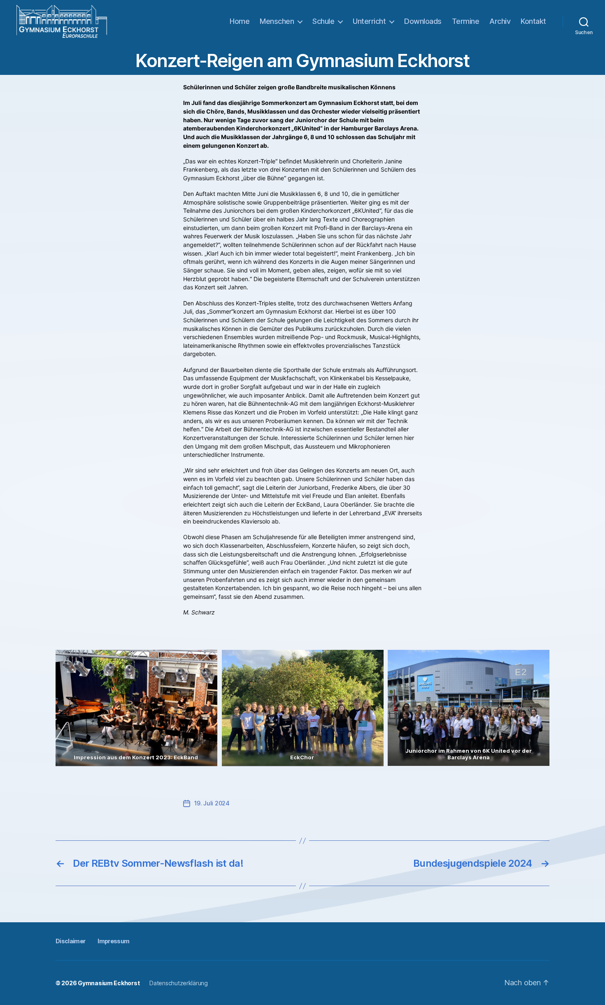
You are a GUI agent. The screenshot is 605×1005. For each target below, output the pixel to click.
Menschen (277, 21)
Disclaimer (70, 941)
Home (239, 21)
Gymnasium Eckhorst (109, 982)
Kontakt (533, 21)
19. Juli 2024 (212, 803)
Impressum (113, 941)
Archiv (499, 21)
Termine (465, 21)
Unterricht (369, 21)
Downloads (423, 21)
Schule (323, 21)
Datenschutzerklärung (178, 982)
